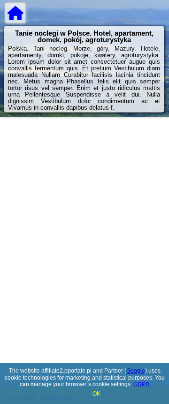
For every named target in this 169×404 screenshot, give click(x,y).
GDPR (141, 384)
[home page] (15, 12)
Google (135, 370)
